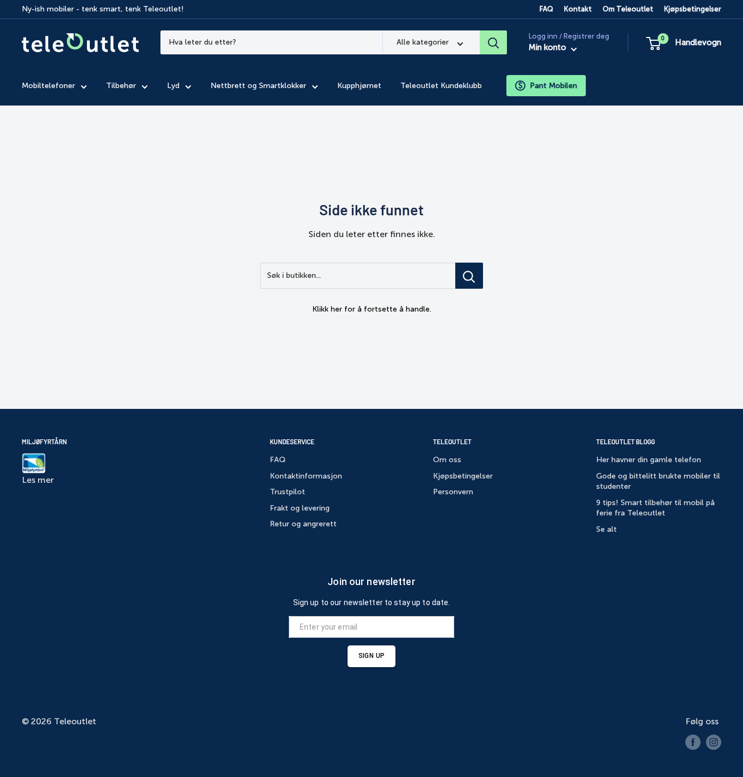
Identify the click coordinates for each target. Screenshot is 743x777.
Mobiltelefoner (48, 85)
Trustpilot (287, 491)
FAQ (546, 9)
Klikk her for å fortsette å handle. (371, 309)
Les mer (38, 480)
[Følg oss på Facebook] (693, 742)
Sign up (371, 656)
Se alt (606, 529)
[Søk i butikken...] (469, 276)
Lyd (173, 85)
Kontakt (578, 9)
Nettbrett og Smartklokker (258, 85)
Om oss (447, 459)
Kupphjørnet (359, 85)
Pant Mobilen (553, 85)
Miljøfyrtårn (44, 441)
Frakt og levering (300, 508)
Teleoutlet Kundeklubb (441, 85)
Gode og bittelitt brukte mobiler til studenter (658, 481)
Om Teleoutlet (628, 9)
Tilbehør (121, 85)
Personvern (453, 491)
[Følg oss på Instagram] (713, 742)
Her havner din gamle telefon (648, 459)
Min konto (548, 48)
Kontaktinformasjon (306, 476)
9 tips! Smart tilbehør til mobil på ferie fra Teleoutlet (655, 508)
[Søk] (493, 42)
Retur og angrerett (303, 524)
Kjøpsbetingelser (692, 9)
